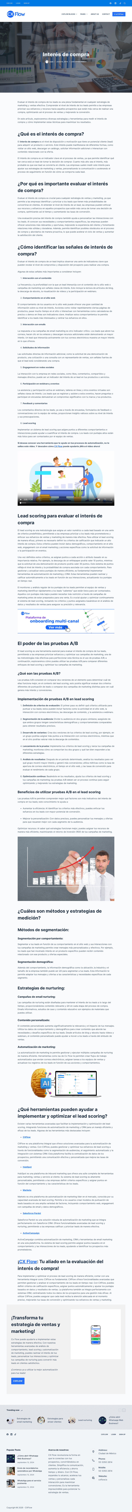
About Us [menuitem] (95, 14)
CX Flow (58, 446)
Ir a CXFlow (118, 14)
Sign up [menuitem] (26, 3)
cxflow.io (102, 1479)
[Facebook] (110, 3)
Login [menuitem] (18, 3)
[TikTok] (120, 3)
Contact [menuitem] (106, 14)
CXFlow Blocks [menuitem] (68, 14)
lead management (79, 62)
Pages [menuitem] (82, 14)
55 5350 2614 (105, 1462)
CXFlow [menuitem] (10, 3)
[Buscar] (124, 3)
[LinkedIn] (115, 3)
